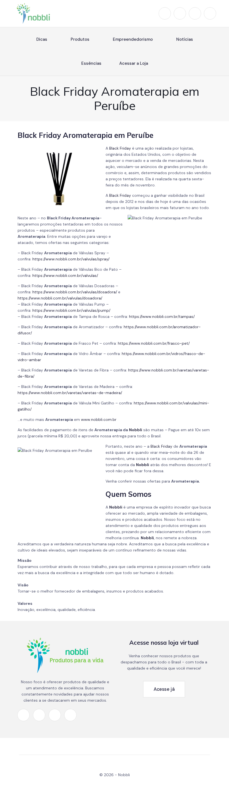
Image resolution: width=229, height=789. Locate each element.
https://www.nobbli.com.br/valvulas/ (65, 275)
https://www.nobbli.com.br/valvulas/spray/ (70, 259)
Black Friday (120, 148)
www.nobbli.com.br (98, 419)
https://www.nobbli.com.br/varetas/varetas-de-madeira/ (70, 392)
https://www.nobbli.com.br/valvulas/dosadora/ (74, 291)
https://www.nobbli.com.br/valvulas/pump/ (71, 310)
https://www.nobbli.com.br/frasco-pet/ (154, 343)
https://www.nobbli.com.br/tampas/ (162, 316)
